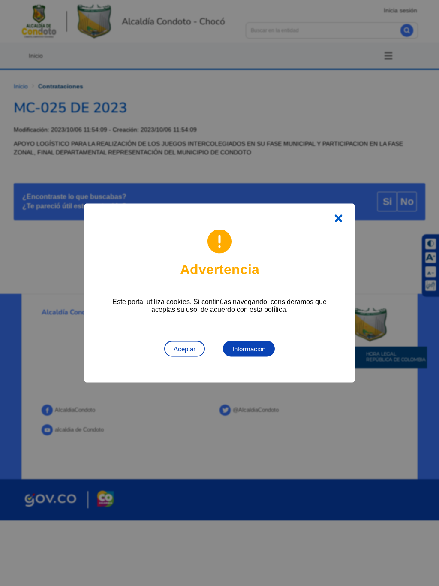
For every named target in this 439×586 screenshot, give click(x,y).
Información (248, 349)
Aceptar (184, 349)
